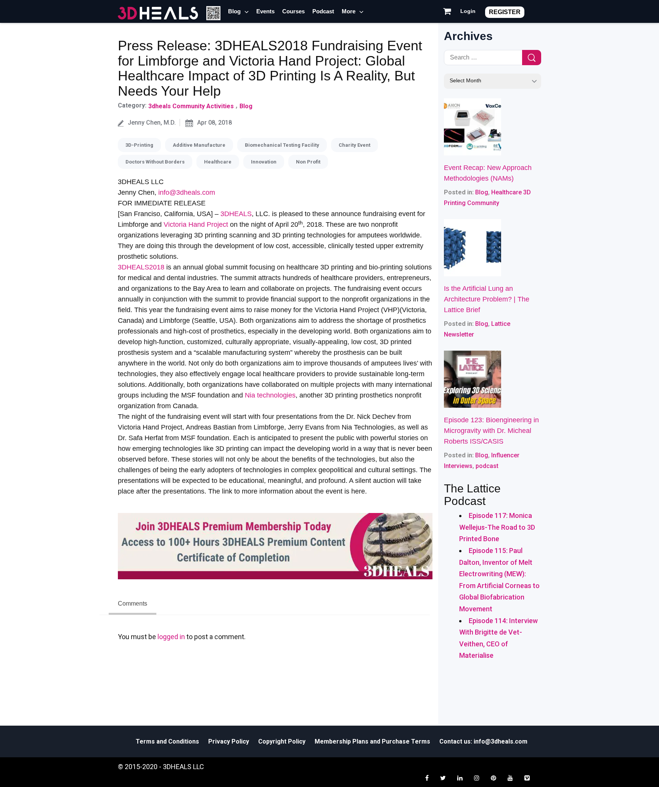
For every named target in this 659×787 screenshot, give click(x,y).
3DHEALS (236, 214)
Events (265, 11)
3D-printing (139, 145)
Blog (234, 11)
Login (468, 11)
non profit (308, 162)
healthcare (217, 162)
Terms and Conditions (167, 741)
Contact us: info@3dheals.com (483, 741)
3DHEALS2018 (141, 267)
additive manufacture (199, 145)
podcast (487, 466)
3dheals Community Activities (191, 106)
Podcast (323, 11)
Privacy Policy (228, 741)
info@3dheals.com (186, 192)
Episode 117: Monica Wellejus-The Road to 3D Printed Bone (497, 527)
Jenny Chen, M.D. (152, 122)
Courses (293, 11)
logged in (171, 637)
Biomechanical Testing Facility (282, 145)
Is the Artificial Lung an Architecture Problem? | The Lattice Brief (486, 299)
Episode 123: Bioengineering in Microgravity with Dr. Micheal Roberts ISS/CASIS (491, 430)
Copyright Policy (281, 741)
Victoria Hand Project (196, 224)
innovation (263, 162)
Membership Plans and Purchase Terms (372, 741)
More (348, 11)
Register (505, 12)
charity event (354, 145)
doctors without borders (155, 162)
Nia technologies (270, 395)
